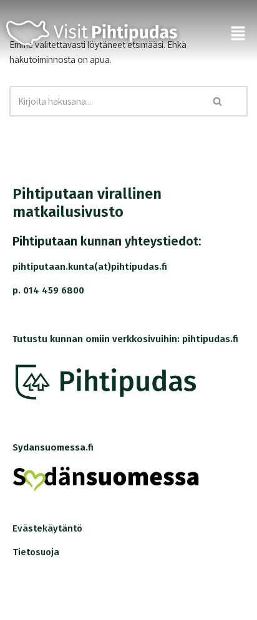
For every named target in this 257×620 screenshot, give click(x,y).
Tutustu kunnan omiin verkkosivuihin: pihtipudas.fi (125, 339)
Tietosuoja (35, 552)
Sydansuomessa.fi (53, 447)
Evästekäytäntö (47, 528)
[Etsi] (218, 101)
